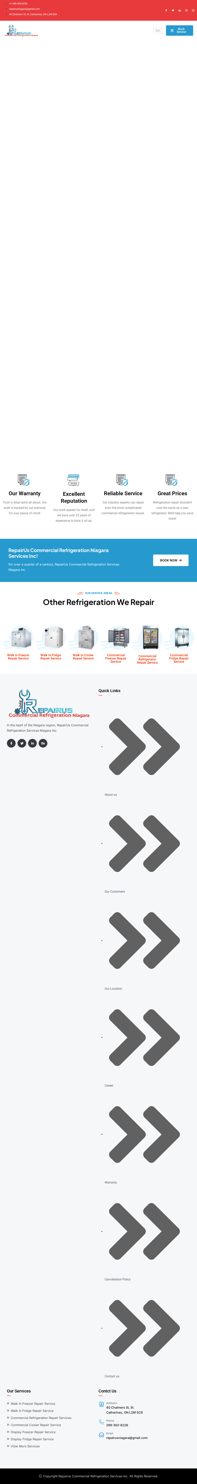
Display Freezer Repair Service (33, 1432)
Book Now (168, 560)
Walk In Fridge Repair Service (50, 656)
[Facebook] (166, 10)
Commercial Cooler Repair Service (36, 1425)
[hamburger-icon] (158, 30)
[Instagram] (193, 10)
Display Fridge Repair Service (32, 1439)
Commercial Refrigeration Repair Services (41, 1418)
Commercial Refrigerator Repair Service (147, 659)
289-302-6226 (117, 1425)
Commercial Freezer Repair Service (115, 658)
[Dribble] (186, 10)
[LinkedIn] (180, 10)
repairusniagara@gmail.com (127, 1438)
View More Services (25, 1446)
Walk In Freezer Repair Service (18, 656)
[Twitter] (173, 10)
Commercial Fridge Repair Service (179, 658)
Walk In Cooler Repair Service (83, 656)
